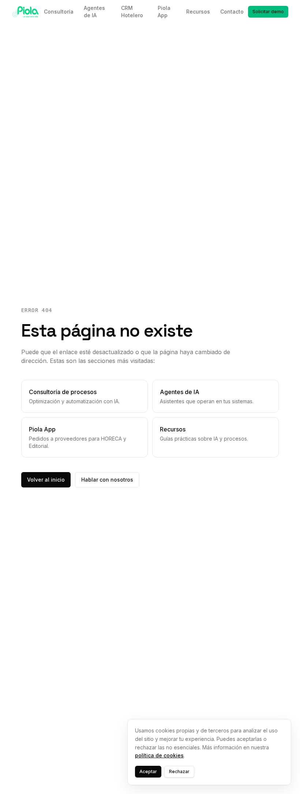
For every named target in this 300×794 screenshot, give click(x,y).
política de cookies (159, 755)
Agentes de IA (94, 11)
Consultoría (59, 11)
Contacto (232, 11)
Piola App (164, 11)
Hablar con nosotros (107, 479)
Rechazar (179, 771)
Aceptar (148, 771)
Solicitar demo (268, 11)
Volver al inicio (46, 479)
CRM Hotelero (132, 11)
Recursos (198, 11)
